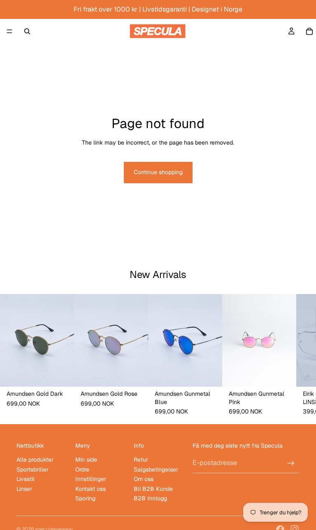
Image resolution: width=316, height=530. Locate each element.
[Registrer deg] (291, 463)
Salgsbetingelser (156, 469)
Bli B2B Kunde (153, 489)
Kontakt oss (90, 489)
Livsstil (25, 479)
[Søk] (27, 31)
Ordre (82, 469)
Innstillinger (90, 479)
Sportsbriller (32, 469)
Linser (24, 489)
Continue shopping (158, 172)
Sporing (85, 498)
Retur (141, 460)
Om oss (143, 479)
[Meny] (9, 31)
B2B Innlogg (150, 498)
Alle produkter (34, 460)
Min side (86, 460)
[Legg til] (61, 374)
